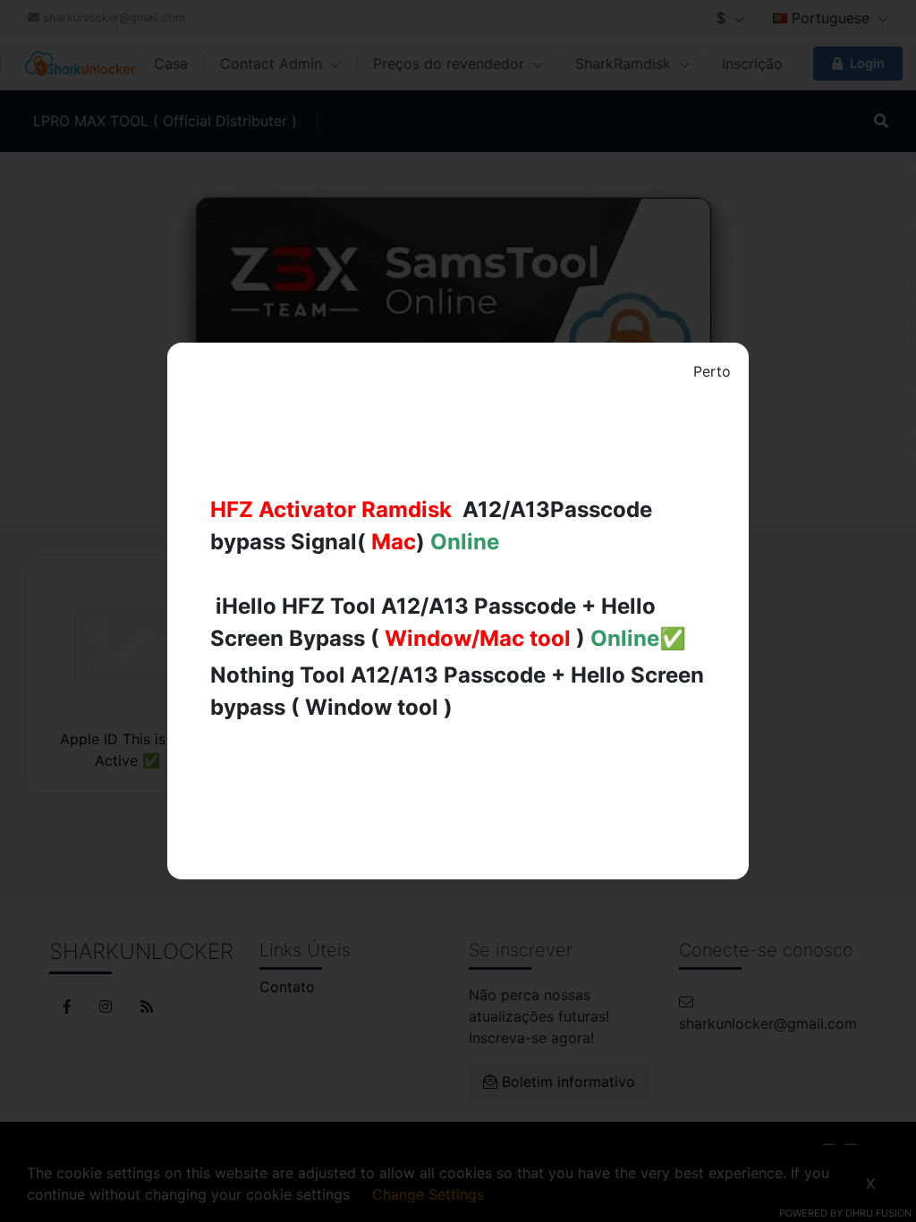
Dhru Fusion (878, 1213)
